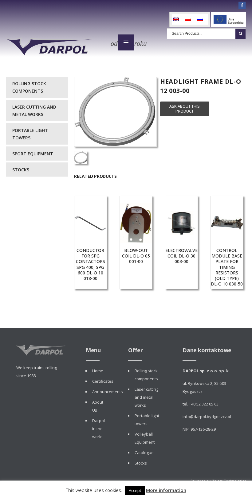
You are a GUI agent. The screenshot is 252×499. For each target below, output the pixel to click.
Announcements (107, 391)
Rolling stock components (29, 87)
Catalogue (144, 452)
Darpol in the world (98, 428)
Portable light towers (30, 134)
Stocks (20, 170)
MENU (126, 42)
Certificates (102, 381)
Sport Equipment (32, 154)
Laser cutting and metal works (34, 110)
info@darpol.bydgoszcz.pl (207, 416)
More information (166, 490)
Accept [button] (135, 490)
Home (97, 370)
